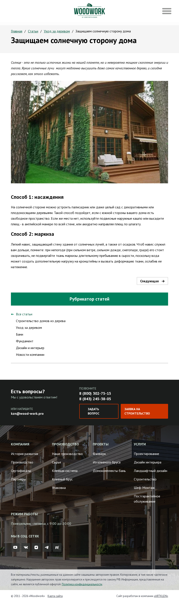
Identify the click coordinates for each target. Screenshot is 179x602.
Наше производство (67, 454)
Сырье (56, 462)
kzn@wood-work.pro (27, 413)
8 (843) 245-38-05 (95, 398)
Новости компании (30, 354)
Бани (19, 334)
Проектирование (146, 454)
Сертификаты (21, 470)
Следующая (149, 281)
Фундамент (24, 341)
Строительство (145, 479)
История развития (24, 454)
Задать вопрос (93, 411)
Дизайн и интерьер (30, 348)
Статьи (33, 31)
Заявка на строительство (137, 411)
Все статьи (24, 314)
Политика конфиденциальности (82, 584)
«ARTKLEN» (161, 596)
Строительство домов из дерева (40, 321)
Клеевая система (64, 470)
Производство (22, 462)
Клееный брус (62, 479)
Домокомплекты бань (109, 470)
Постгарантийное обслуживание (147, 498)
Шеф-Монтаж (144, 487)
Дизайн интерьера (147, 462)
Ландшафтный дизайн (150, 470)
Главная (16, 31)
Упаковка (59, 487)
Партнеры (18, 479)
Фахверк (99, 454)
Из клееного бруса (106, 462)
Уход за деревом (57, 31)
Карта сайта (55, 596)
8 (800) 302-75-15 (95, 393)
